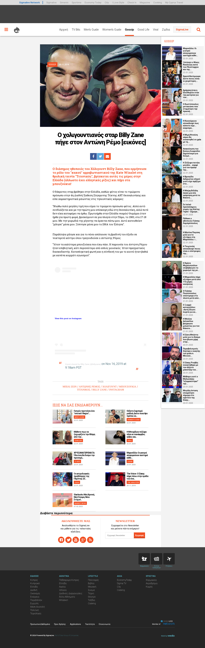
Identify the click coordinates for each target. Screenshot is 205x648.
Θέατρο (92, 596)
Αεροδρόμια (151, 583)
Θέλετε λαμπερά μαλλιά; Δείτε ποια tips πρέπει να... (137, 413)
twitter (68, 540)
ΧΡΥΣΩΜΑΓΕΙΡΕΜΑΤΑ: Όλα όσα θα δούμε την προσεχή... (84, 455)
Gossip (129, 29)
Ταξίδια (91, 600)
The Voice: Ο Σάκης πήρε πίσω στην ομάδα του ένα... (137, 476)
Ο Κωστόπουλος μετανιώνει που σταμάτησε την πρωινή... (191, 107)
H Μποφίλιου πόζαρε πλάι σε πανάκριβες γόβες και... (137, 434)
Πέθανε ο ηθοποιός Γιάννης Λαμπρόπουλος (191, 220)
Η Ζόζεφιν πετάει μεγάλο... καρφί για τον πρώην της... (191, 166)
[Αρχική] (17, 28)
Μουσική (92, 586)
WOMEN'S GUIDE (133, 420)
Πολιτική (34, 610)
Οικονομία (35, 593)
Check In (131, 2)
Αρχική (63, 29)
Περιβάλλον (36, 600)
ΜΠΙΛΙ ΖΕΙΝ (70, 386)
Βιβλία (91, 583)
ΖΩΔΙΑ (77, 482)
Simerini (64, 2)
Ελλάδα (34, 586)
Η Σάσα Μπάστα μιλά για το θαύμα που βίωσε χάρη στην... (191, 338)
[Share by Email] (107, 156)
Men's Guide (91, 29)
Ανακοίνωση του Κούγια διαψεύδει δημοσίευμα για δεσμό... (191, 152)
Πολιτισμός (93, 580)
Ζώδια (166, 29)
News (156, 558)
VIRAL (129, 440)
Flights (169, 558)
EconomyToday (124, 580)
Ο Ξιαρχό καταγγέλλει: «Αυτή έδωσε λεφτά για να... (190, 308)
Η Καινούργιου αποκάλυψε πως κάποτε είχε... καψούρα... (191, 124)
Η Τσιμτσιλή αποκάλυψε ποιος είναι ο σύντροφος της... (192, 250)
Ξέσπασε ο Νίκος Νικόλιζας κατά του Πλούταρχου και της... (191, 66)
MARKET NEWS (80, 503)
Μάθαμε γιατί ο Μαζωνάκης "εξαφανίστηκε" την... (190, 380)
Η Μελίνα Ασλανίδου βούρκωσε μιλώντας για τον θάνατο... (191, 323)
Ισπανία (63, 590)
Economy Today (93, 2)
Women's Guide (111, 29)
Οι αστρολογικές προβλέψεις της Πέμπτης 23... (81, 476)
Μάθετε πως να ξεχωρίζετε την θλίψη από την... (84, 434)
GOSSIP (129, 461)
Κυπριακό (35, 583)
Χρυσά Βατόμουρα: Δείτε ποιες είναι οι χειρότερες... (192, 78)
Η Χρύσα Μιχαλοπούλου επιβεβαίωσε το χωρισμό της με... (191, 266)
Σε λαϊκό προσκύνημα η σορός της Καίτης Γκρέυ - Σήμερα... (191, 208)
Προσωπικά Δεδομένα (40, 624)
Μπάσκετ (63, 600)
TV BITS (77, 461)
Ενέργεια (34, 596)
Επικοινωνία (104, 624)
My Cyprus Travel (174, 2)
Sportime (76, 2)
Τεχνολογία (35, 613)
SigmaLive (182, 29)
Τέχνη (91, 593)
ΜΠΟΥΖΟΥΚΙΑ (127, 386)
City (107, 2)
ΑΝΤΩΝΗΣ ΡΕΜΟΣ (89, 386)
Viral (155, 29)
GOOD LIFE (78, 440)
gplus (83, 540)
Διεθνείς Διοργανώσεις (70, 593)
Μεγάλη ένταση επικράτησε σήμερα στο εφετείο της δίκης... (190, 395)
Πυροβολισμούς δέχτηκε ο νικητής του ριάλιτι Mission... (191, 352)
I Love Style (118, 2)
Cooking (157, 2)
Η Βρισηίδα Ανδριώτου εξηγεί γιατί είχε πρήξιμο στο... (192, 180)
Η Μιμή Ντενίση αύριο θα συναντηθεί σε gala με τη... (192, 138)
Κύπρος (34, 580)
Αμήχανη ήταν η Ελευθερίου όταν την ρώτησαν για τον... (191, 93)
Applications (75, 624)
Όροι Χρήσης (60, 624)
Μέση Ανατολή (37, 606)
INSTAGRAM (116, 389)
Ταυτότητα (90, 624)
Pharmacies (144, 558)
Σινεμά (91, 590)
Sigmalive (51, 2)
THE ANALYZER (133, 482)
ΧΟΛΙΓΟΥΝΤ (109, 386)
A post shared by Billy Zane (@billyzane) (83, 364)
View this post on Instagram (68, 318)
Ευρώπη (34, 603)
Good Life (143, 29)
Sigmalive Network (29, 2)
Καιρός (149, 586)
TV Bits (76, 29)
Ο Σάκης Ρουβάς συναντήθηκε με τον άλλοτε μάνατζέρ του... (190, 366)
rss (90, 540)
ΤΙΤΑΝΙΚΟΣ (83, 389)
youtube (76, 540)
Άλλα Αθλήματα (67, 596)
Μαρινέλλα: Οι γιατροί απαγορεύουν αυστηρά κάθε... (137, 455)
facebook (61, 540)
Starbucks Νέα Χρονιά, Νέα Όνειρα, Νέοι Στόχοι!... (84, 497)
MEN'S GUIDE (79, 417)
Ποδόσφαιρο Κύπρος (69, 580)
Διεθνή (33, 590)
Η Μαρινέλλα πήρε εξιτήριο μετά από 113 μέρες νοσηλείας (192, 280)
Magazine (145, 2)
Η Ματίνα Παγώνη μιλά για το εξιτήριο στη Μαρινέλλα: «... (191, 236)
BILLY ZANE (99, 389)
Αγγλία (62, 586)
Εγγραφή (139, 535)
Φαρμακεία (151, 580)
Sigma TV (121, 583)
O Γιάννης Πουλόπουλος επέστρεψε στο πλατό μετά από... (191, 294)
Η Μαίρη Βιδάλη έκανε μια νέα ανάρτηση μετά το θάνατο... (191, 194)
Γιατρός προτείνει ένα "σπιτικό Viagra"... (84, 412)
